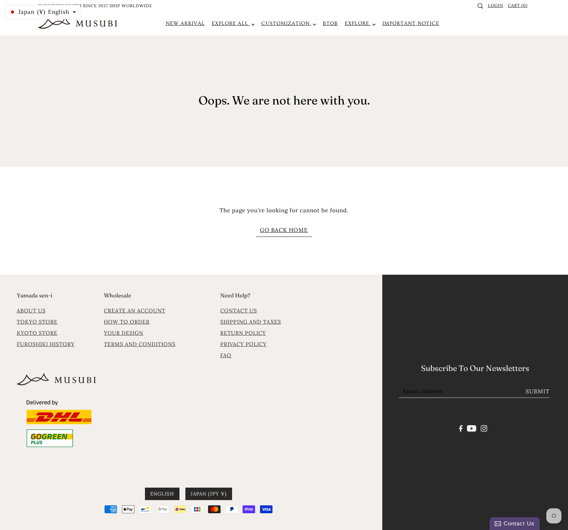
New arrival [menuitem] (185, 23)
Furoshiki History (46, 344)
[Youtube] (472, 428)
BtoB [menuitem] (330, 23)
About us (31, 310)
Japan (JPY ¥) (209, 494)
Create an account (134, 310)
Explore (358, 23)
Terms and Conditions (140, 344)
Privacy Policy (243, 344)
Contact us (238, 310)
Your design (123, 333)
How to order (127, 321)
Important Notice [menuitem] (410, 23)
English (162, 494)
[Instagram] (484, 428)
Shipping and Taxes (250, 321)
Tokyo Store (37, 321)
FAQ (225, 355)
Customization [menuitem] (286, 23)
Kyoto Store (37, 333)
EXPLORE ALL (231, 23)
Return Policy (243, 333)
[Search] (480, 6)
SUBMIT (538, 391)
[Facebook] (461, 428)
